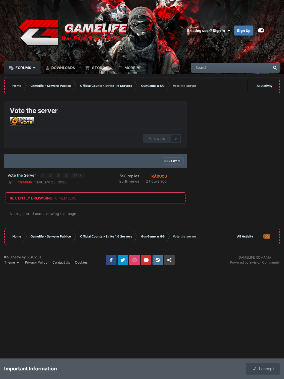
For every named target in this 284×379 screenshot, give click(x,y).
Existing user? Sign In (207, 30)
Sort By (171, 161)
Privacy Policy (36, 262)
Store (98, 67)
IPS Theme (12, 257)
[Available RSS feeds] (267, 236)
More (130, 67)
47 (75, 175)
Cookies (81, 262)
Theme (10, 262)
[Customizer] (261, 31)
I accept (265, 368)
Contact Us (61, 262)
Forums (23, 67)
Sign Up (243, 30)
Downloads (62, 67)
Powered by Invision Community (255, 262)
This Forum (253, 67)
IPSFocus (34, 257)
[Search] (275, 68)
